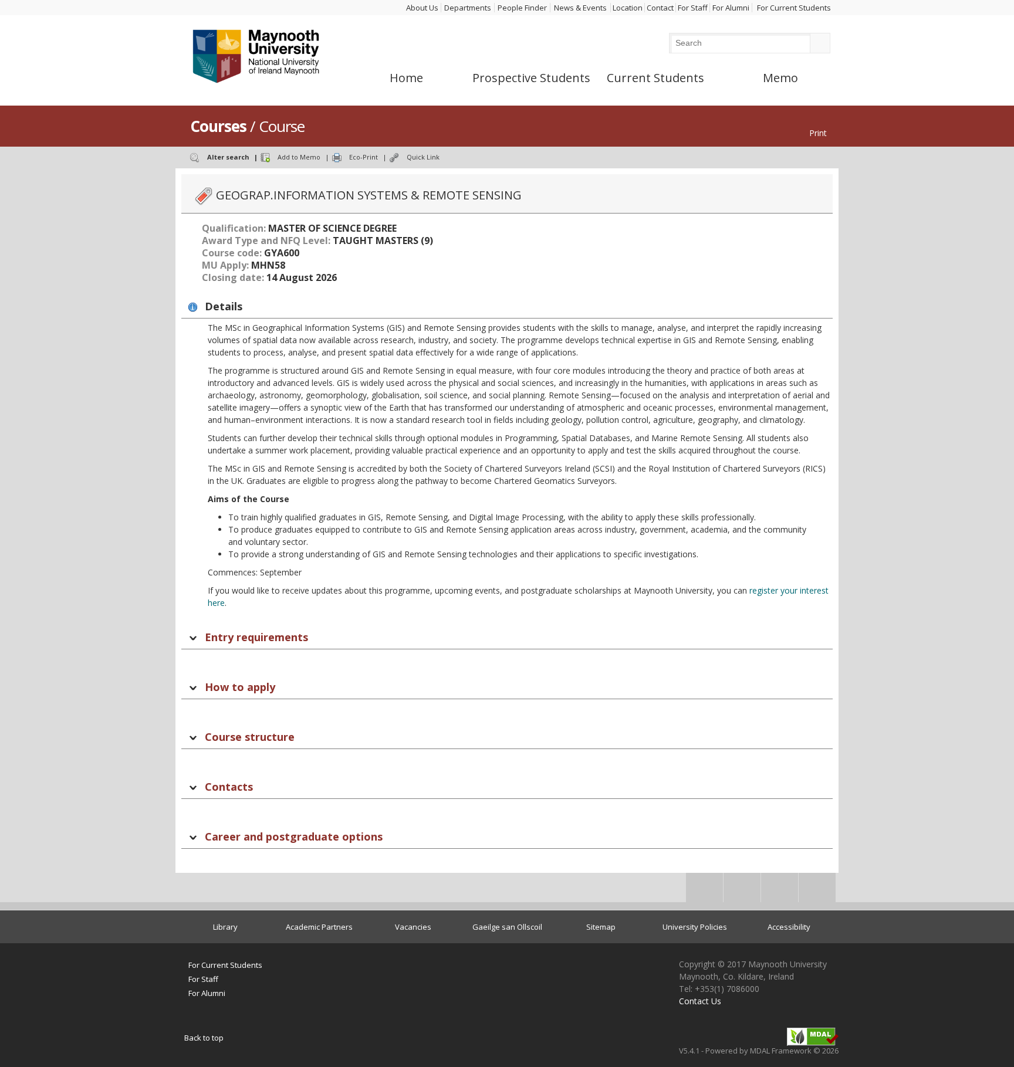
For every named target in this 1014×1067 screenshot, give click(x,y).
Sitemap (601, 926)
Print (818, 132)
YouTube (817, 891)
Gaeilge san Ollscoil (507, 926)
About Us (422, 7)
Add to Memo (299, 157)
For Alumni (730, 7)
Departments (467, 7)
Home (406, 78)
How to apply (240, 687)
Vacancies (413, 926)
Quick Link (423, 157)
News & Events (580, 7)
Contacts (229, 787)
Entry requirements (256, 637)
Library (225, 926)
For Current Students (794, 7)
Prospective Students (531, 78)
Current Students (655, 78)
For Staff (693, 7)
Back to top (204, 1037)
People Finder (522, 7)
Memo (780, 78)
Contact (660, 7)
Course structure (250, 737)
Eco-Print (363, 157)
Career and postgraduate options (294, 836)
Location (628, 7)
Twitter (742, 891)
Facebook (704, 891)
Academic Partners (319, 926)
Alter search (228, 157)
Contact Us (700, 1001)
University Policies (695, 926)
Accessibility (789, 926)
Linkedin (779, 891)
